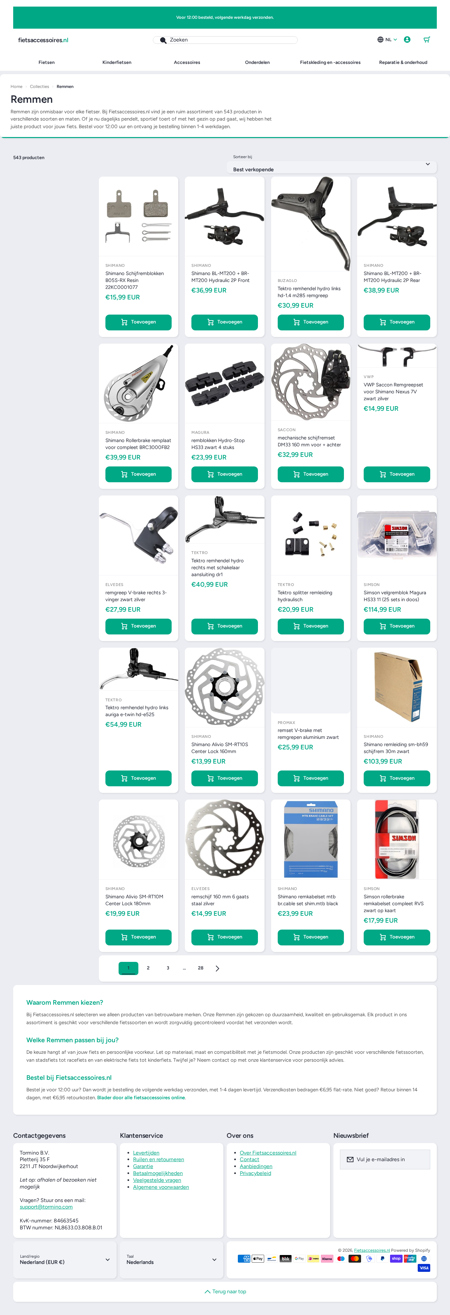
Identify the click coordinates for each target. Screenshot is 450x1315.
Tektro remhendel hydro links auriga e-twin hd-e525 (136, 711)
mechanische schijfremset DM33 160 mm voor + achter (309, 441)
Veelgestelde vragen (157, 1180)
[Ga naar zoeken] (160, 40)
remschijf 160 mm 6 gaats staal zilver (220, 900)
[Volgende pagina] (217, 968)
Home (16, 86)
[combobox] (225, 40)
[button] (427, 40)
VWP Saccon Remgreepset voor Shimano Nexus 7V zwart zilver (393, 392)
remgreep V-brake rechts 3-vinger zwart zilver (136, 596)
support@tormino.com (46, 1207)
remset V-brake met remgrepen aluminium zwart (308, 733)
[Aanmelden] (421, 1159)
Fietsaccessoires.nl (372, 1250)
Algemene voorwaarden (161, 1187)
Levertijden (146, 1153)
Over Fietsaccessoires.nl (268, 1153)
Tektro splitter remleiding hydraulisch (305, 596)
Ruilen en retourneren (158, 1159)
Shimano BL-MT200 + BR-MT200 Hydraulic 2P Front (220, 276)
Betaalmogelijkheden (158, 1173)
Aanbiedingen (256, 1166)
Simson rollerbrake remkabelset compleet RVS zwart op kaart (394, 903)
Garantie (143, 1166)
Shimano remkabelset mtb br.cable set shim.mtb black (308, 900)
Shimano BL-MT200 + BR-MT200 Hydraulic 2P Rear (392, 276)
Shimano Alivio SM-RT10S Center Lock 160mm (219, 747)
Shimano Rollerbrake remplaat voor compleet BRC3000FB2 (138, 443)
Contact (249, 1159)
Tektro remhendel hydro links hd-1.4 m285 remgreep (309, 292)
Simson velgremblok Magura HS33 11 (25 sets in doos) (395, 596)
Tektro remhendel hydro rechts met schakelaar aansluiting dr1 (217, 567)
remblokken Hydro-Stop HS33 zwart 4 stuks (218, 443)
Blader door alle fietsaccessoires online (141, 1098)
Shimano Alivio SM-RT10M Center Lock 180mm (134, 900)
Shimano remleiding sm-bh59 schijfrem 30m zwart (396, 747)
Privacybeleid (255, 1173)
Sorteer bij (242, 156)
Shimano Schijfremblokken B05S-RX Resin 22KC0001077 (134, 280)
